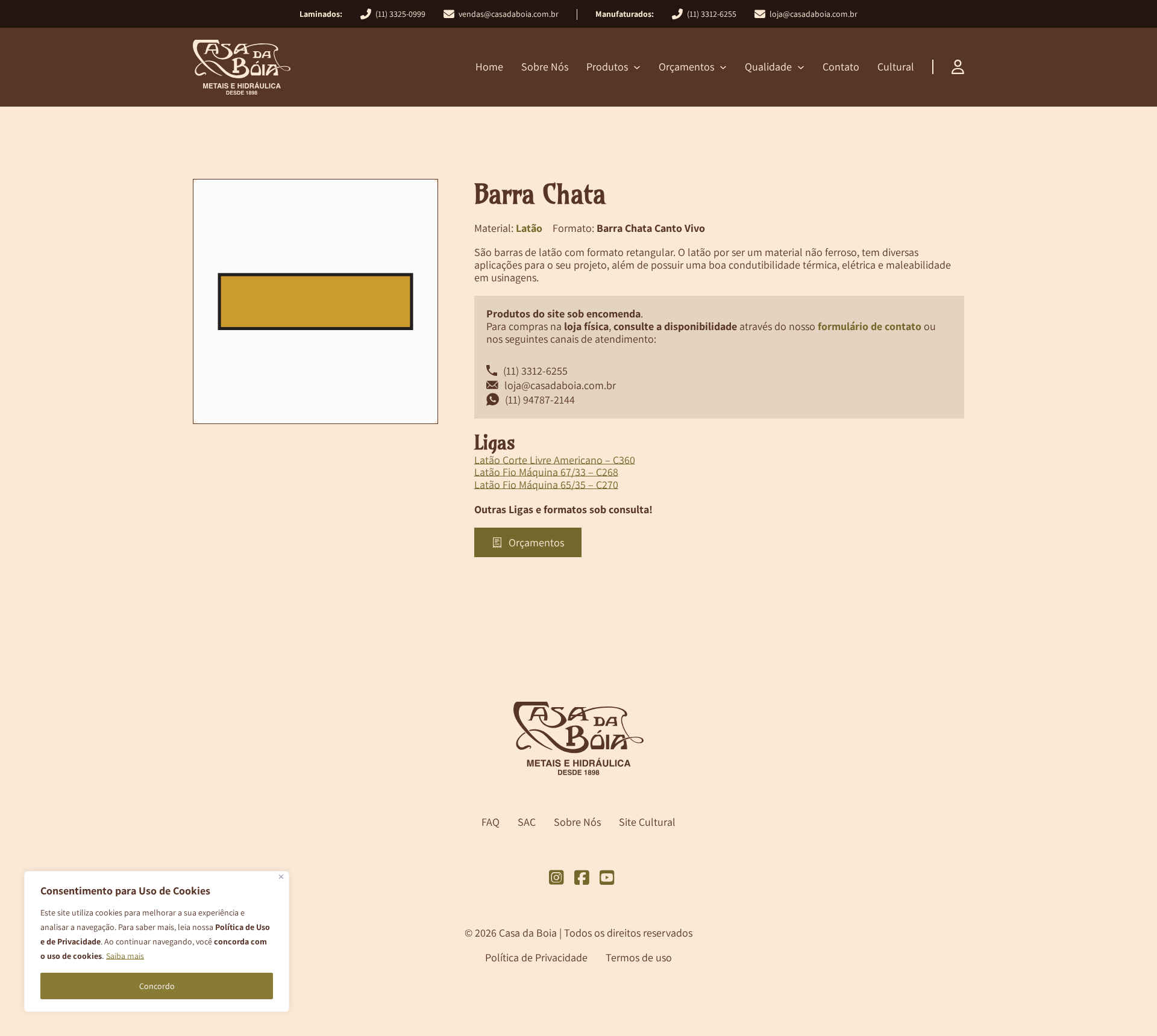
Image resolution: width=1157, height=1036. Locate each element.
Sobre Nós (544, 66)
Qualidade (768, 66)
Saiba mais (125, 955)
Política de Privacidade (536, 957)
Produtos (607, 66)
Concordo (157, 986)
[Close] (281, 876)
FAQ (490, 822)
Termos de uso (639, 957)
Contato (841, 66)
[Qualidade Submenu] (800, 67)
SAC (527, 822)
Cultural (895, 66)
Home (489, 66)
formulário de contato (869, 326)
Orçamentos (686, 66)
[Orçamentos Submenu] (723, 67)
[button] (422, 195)
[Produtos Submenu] (637, 67)
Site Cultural (647, 822)
